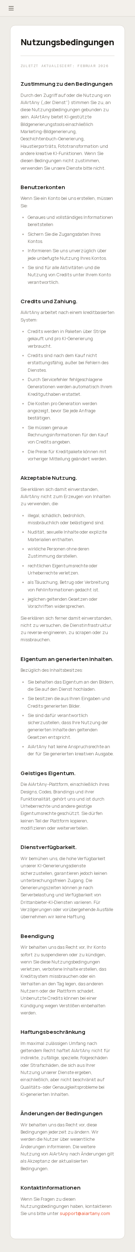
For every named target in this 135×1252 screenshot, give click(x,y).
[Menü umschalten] (11, 8)
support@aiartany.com (85, 1213)
